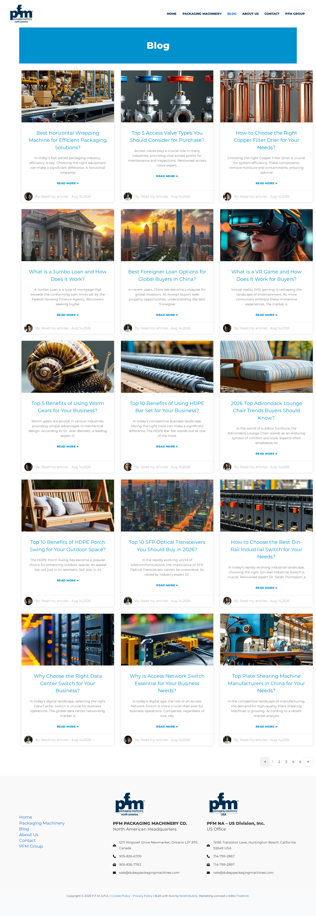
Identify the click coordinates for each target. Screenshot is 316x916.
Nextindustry (189, 896)
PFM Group (295, 13)
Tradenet (242, 896)
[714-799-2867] (221, 856)
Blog (231, 13)
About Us (250, 13)
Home (172, 13)
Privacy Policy (143, 896)
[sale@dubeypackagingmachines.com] (146, 873)
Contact (271, 13)
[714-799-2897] (221, 865)
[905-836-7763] (127, 865)
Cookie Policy (120, 896)
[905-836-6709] (127, 856)
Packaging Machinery (202, 13)
